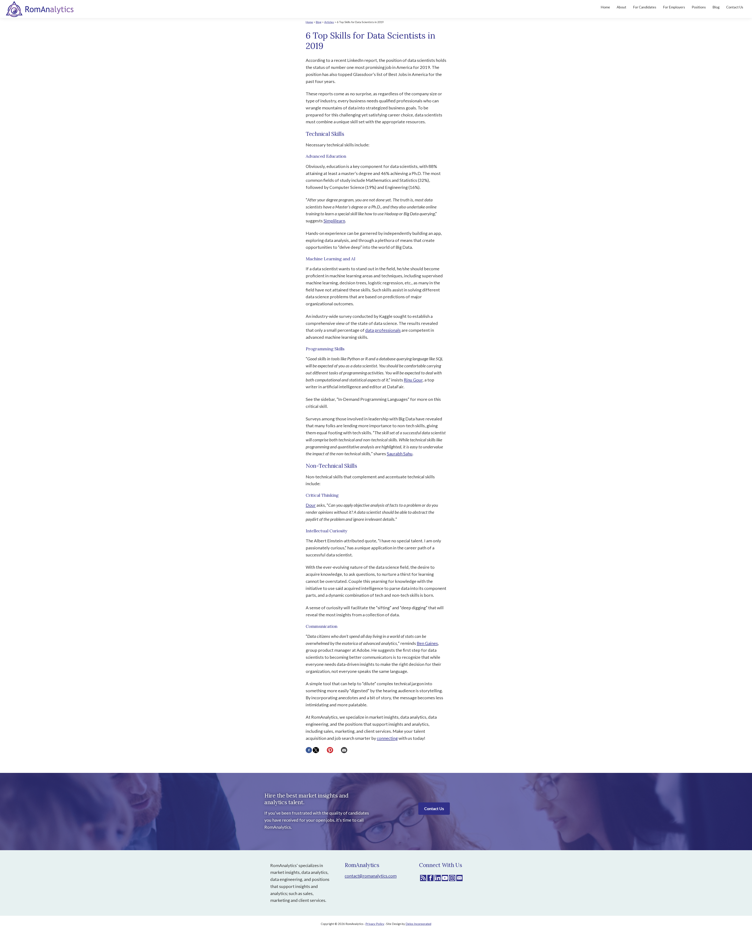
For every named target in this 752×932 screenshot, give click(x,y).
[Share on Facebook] (309, 750)
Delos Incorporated (418, 924)
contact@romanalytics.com (371, 875)
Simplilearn (334, 220)
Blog (318, 22)
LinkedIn (438, 878)
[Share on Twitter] (316, 750)
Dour (311, 505)
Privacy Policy (374, 924)
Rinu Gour (413, 379)
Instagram (452, 878)
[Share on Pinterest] (330, 750)
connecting (387, 738)
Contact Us (434, 808)
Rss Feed (423, 878)
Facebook (430, 878)
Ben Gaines (427, 643)
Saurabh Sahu (399, 453)
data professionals (383, 330)
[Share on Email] (344, 750)
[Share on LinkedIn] (323, 750)
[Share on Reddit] (337, 750)
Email (459, 878)
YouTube (445, 878)
